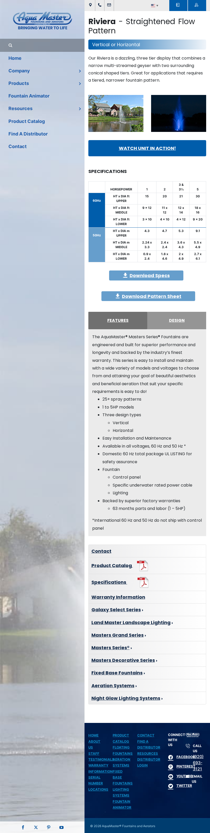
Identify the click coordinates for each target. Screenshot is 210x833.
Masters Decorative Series (123, 660)
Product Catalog (112, 565)
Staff (93, 753)
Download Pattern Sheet (151, 296)
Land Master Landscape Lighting (131, 622)
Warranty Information (118, 597)
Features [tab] (118, 320)
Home (93, 735)
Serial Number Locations (98, 783)
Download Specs (150, 275)
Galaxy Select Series (116, 609)
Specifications (109, 582)
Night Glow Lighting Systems (125, 698)
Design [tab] (177, 320)
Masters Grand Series (117, 635)
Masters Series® (110, 647)
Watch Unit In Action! (147, 148)
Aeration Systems (112, 685)
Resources (147, 753)
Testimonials (101, 759)
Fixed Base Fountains (117, 673)
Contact (101, 551)
